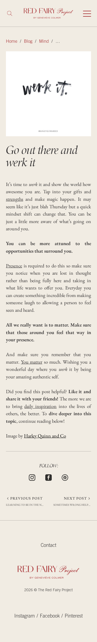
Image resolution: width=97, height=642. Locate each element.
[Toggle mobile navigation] (87, 13)
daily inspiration (40, 406)
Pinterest (74, 616)
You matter (32, 362)
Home (11, 42)
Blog (28, 42)
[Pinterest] (65, 477)
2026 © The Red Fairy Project (48, 590)
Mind (44, 42)
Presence (14, 266)
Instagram (24, 616)
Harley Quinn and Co (45, 436)
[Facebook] (48, 477)
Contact (48, 545)
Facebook (50, 616)
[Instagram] (32, 477)
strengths (14, 199)
